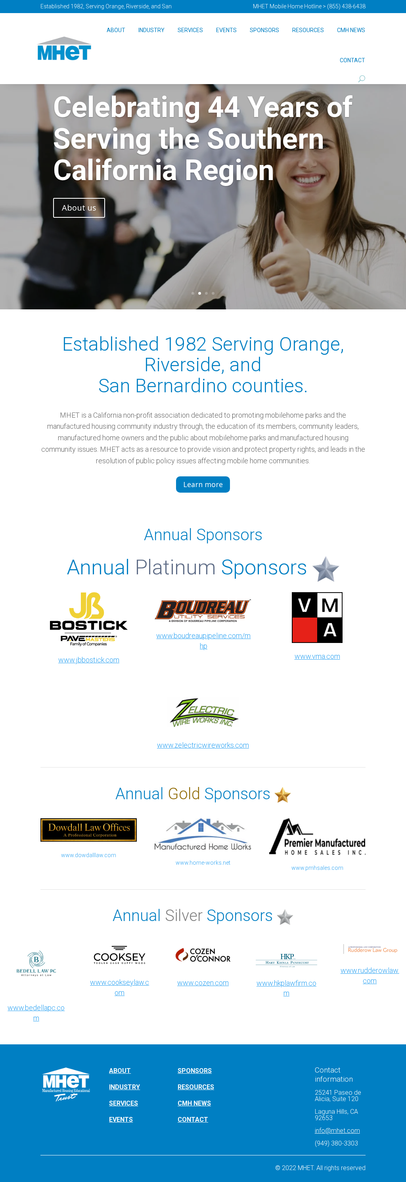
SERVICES (123, 1103)
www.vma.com (317, 656)
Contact (352, 60)
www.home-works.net (203, 863)
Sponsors (264, 30)
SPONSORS (195, 1071)
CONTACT (193, 1119)
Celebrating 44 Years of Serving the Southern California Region (203, 138)
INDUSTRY (124, 1087)
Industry (151, 30)
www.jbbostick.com (88, 660)
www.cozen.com (203, 983)
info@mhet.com (337, 1130)
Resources (308, 30)
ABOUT (120, 1071)
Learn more (203, 484)
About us (79, 207)
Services (190, 30)
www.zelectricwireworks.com (203, 745)
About (116, 30)
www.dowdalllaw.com (88, 855)
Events (226, 30)
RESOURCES (196, 1087)
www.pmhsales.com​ (317, 868)
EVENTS (121, 1119)
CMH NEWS (351, 30)
